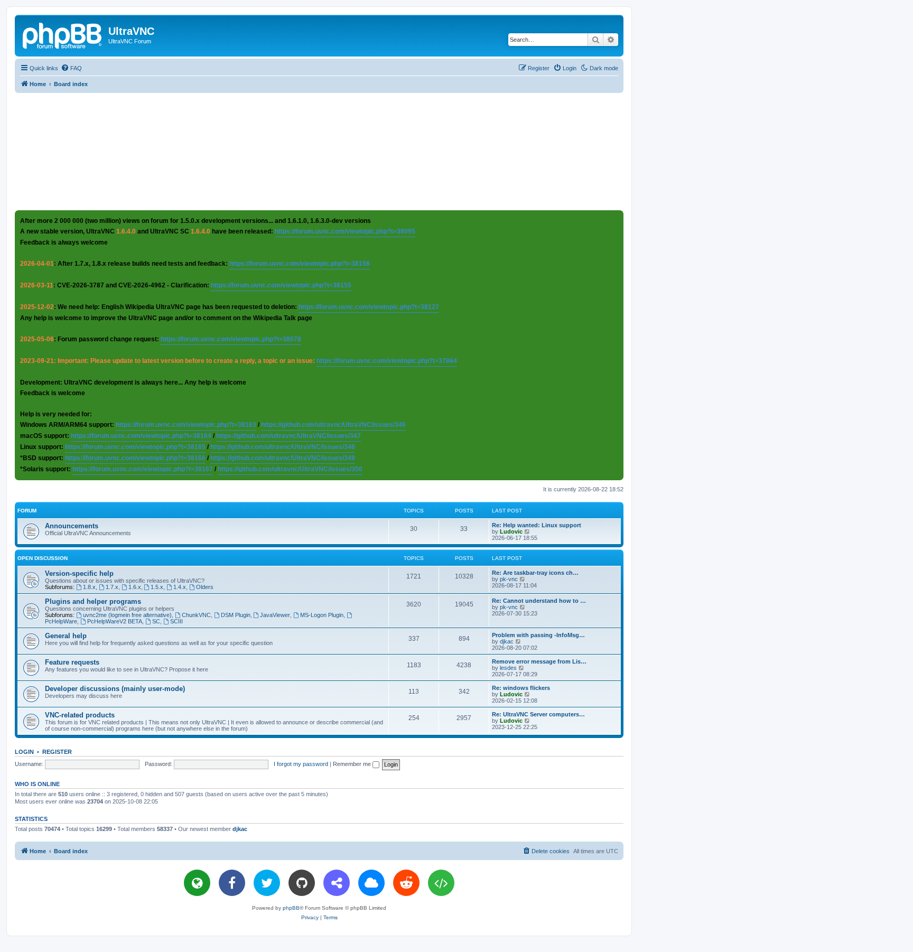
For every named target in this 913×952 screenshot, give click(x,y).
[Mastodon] (336, 883)
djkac (507, 641)
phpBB (291, 908)
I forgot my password (301, 764)
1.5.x (157, 587)
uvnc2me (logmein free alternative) (127, 615)
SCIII (176, 621)
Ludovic (511, 531)
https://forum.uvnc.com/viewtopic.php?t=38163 (186, 424)
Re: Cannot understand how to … (539, 601)
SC (156, 621)
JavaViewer (275, 615)
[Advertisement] (319, 151)
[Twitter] (267, 883)
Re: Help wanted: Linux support (536, 525)
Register (57, 752)
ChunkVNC (196, 615)
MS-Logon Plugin (321, 615)
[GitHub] (301, 883)
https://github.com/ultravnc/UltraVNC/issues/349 (282, 458)
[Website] (197, 883)
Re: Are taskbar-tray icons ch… (535, 573)
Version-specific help (79, 573)
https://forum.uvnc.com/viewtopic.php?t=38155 (281, 285)
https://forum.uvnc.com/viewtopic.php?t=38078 (231, 339)
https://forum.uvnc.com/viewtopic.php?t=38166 (135, 458)
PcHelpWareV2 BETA (114, 621)
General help (66, 636)
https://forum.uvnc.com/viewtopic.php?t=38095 (345, 231)
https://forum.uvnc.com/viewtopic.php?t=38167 (142, 469)
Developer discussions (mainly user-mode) (115, 689)
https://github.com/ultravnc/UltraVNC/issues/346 (333, 424)
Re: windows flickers (521, 688)
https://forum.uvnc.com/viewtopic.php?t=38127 (369, 307)
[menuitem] (71, 68)
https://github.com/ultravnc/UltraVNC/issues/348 (282, 447)
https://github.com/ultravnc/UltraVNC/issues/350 (290, 469)
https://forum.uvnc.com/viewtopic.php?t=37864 (386, 361)
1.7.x (112, 587)
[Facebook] (232, 883)
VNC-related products (80, 715)
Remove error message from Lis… (539, 661)
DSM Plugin (235, 615)
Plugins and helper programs (93, 601)
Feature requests (72, 662)
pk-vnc (509, 579)
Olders (204, 587)
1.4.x (179, 587)
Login (24, 752)
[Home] (62, 34)
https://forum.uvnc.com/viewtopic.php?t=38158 (299, 263)
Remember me (352, 764)
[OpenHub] (441, 883)
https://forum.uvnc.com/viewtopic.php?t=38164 (141, 436)
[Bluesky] (371, 883)
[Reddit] (406, 883)
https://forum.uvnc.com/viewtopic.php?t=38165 (135, 447)
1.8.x (89, 587)
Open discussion (42, 558)
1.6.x (134, 587)
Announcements (71, 526)
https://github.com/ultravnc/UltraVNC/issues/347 (288, 436)
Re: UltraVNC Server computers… (538, 714)
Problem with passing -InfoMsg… (538, 635)
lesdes (508, 668)
